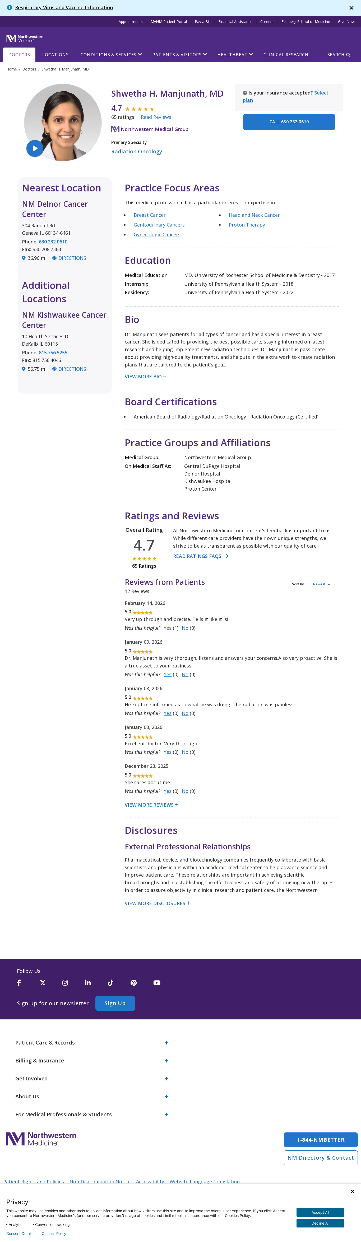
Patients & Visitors (176, 55)
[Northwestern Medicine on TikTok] (119, 985)
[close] (351, 8)
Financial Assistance (235, 21)
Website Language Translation (205, 1181)
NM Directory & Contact (321, 1157)
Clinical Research (285, 55)
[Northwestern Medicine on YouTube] (164, 985)
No (185, 628)
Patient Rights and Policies (33, 1181)
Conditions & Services (108, 55)
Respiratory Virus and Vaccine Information (64, 7)
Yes (168, 628)
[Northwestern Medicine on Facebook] (28, 985)
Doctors (19, 55)
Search (336, 55)
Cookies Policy (54, 1233)
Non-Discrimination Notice (100, 1181)
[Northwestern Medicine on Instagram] (73, 985)
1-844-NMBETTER (321, 1139)
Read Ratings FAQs (197, 556)
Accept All (320, 1212)
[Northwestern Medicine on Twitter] (51, 985)
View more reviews (149, 805)
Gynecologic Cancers (157, 234)
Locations (55, 55)
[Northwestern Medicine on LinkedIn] (96, 985)
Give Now (346, 21)
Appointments (131, 21)
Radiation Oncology (136, 151)
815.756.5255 (53, 352)
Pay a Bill (202, 21)
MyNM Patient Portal (169, 21)
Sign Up (115, 1003)
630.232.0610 (53, 241)
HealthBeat (232, 55)
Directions (72, 258)
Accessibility (150, 1181)
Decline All (320, 1223)
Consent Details (19, 1233)
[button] (314, 584)
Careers (267, 21)
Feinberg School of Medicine (305, 21)
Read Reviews (156, 117)
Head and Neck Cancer (254, 215)
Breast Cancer (150, 215)
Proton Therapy (247, 225)
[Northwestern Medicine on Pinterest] (142, 985)
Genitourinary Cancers (159, 225)
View (131, 376)
